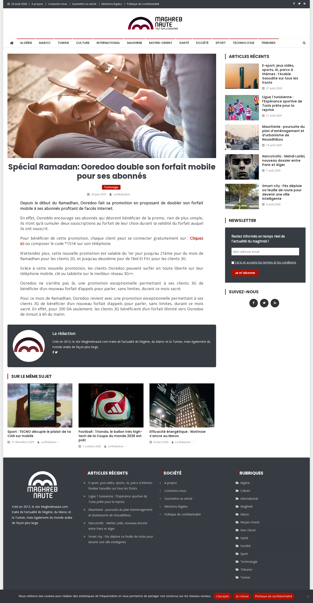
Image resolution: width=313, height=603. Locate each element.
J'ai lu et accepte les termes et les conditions (265, 262)
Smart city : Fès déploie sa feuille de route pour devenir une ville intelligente (282, 192)
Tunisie (63, 43)
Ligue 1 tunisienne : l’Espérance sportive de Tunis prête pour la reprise (282, 103)
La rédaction (121, 194)
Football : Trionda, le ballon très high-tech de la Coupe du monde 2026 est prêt (110, 436)
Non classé (248, 530)
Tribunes (268, 43)
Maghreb (134, 43)
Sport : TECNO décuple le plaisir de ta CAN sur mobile (39, 434)
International (108, 43)
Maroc (45, 43)
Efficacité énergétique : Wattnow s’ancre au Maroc (177, 434)
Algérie (26, 43)
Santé (184, 43)
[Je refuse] (308, 596)
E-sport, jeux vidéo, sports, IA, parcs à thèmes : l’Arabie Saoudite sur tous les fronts (280, 74)
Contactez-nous (57, 4)
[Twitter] (56, 352)
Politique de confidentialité (143, 4)
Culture (82, 43)
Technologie (243, 43)
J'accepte (222, 596)
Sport (220, 43)
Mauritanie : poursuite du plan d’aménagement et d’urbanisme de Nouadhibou (283, 133)
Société (202, 43)
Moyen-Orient (160, 43)
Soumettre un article (84, 4)
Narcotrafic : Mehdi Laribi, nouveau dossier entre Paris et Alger (283, 160)
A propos (37, 4)
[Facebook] (53, 352)
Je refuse (242, 596)
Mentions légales (112, 4)
